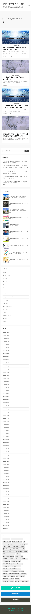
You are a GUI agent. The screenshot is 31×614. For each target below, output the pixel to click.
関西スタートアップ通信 (17, 611)
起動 (17, 576)
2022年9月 (6, 476)
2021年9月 (6, 513)
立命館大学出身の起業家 (9, 576)
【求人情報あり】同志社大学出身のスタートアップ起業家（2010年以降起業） (15, 177)
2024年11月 (6, 396)
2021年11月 (6, 507)
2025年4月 (6, 381)
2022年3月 (6, 495)
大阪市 (16, 556)
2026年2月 (6, 350)
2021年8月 (6, 516)
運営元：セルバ (11, 608)
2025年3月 (6, 384)
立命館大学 (23, 573)
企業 (5, 294)
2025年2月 (6, 387)
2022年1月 (6, 501)
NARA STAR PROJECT (17, 541)
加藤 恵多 (5, 551)
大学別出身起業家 (8, 306)
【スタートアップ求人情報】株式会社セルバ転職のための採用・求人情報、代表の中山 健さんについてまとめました (15, 182)
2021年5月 (6, 525)
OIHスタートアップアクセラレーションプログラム (15, 544)
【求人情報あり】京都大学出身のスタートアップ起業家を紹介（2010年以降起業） (15, 172)
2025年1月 (6, 390)
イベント (6, 272)
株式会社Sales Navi (15, 561)
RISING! (8, 546)
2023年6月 (6, 449)
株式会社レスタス (7, 571)
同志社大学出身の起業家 (21, 551)
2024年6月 (6, 412)
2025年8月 (6, 369)
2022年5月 (6, 488)
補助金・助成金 (7, 315)
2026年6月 (6, 338)
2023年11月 (6, 433)
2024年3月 (6, 421)
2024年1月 (6, 427)
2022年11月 (6, 470)
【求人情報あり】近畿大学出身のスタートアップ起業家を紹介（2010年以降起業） (15, 161)
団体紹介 (6, 303)
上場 (5, 291)
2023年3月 (6, 458)
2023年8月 (6, 442)
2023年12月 (6, 430)
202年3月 (6, 528)
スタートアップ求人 (8, 56)
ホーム (3, 15)
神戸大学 (5, 573)
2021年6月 (6, 522)
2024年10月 (6, 399)
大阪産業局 (5, 559)
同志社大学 (11, 551)
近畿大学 (22, 576)
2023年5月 (6, 452)
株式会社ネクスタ (16, 568)
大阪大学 (18, 554)
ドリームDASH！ (16, 546)
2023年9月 (6, 439)
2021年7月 (6, 519)
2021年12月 (6, 504)
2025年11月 (6, 359)
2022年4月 (6, 492)
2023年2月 (6, 461)
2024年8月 (6, 406)
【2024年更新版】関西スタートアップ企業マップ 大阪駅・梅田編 (18, 252)
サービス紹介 (7, 275)
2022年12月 (6, 467)
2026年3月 (6, 347)
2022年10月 (6, 473)
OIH (24, 541)
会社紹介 (6, 85)
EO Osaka (8, 539)
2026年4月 (6, 344)
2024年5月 (6, 415)
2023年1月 (6, 464)
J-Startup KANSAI (19, 539)
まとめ (10, 113)
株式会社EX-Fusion (22, 559)
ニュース (6, 113)
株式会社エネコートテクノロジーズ (11, 566)
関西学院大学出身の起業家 (21, 581)
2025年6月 (6, 375)
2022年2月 (6, 498)
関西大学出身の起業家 (8, 581)
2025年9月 (6, 366)
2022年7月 (6, 482)
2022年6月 (6, 485)
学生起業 (6, 309)
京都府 (22, 549)
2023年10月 (6, 436)
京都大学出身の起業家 (14, 549)
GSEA (12, 539)
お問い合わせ (16, 593)
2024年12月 (6, 393)
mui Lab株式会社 (7, 541)
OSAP (4, 546)
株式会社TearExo (7, 564)
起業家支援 (6, 321)
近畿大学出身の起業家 (8, 578)
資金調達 (6, 318)
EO (3, 539)
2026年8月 (6, 332)
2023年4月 (6, 455)
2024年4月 (6, 418)
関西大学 (17, 578)
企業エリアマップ (8, 297)
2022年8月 (6, 479)
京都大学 (5, 549)
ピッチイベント (7, 284)
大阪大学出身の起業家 (8, 556)
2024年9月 (6, 402)
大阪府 (21, 556)
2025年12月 (6, 356)
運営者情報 (16, 599)
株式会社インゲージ (17, 564)
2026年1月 (6, 353)
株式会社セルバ (7, 568)
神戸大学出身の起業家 (14, 573)
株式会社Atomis (13, 559)
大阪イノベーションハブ (9, 554)
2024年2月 (6, 424)
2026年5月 (6, 341)
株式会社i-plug (6, 561)
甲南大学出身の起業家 (18, 571)
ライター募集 (16, 587)
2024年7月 (6, 409)
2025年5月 (6, 378)
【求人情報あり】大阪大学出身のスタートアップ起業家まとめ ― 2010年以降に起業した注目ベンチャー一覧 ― (15, 167)
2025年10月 (6, 363)
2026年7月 (6, 335)
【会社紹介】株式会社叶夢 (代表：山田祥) (18, 245)
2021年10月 (6, 510)
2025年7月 (6, 372)
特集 (5, 312)
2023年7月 (6, 445)
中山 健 (22, 546)
